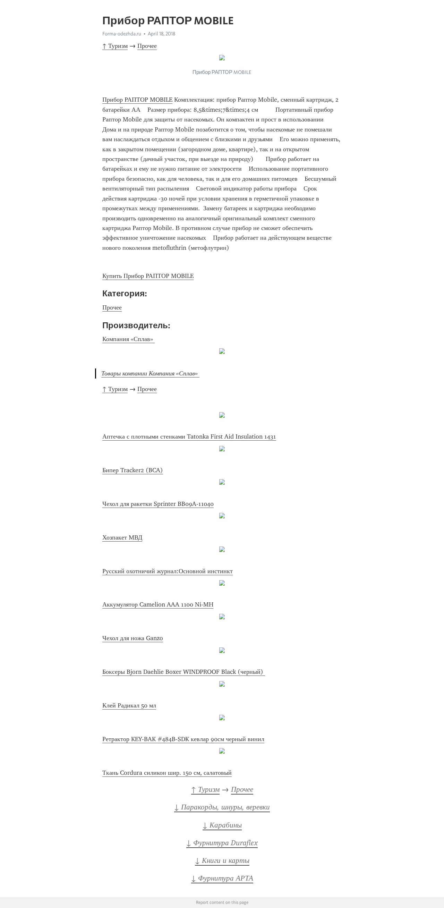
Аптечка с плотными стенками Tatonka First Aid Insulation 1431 (189, 436)
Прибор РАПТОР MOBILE (137, 99)
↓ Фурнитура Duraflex (222, 842)
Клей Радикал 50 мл (129, 705)
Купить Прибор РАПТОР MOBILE (148, 276)
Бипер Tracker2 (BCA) (132, 470)
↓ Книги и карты (222, 860)
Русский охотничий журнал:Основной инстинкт (167, 571)
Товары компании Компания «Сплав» (150, 373)
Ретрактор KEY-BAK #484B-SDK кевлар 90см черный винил (183, 739)
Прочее (147, 46)
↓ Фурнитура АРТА (222, 878)
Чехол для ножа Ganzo (132, 638)
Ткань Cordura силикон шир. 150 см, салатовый (167, 773)
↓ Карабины (222, 825)
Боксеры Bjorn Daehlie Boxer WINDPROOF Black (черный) (183, 672)
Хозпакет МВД (122, 537)
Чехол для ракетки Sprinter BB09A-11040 (158, 504)
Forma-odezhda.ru (121, 34)
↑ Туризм (115, 46)
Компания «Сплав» (128, 339)
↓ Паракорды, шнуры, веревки (222, 807)
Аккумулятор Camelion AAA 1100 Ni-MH (157, 604)
